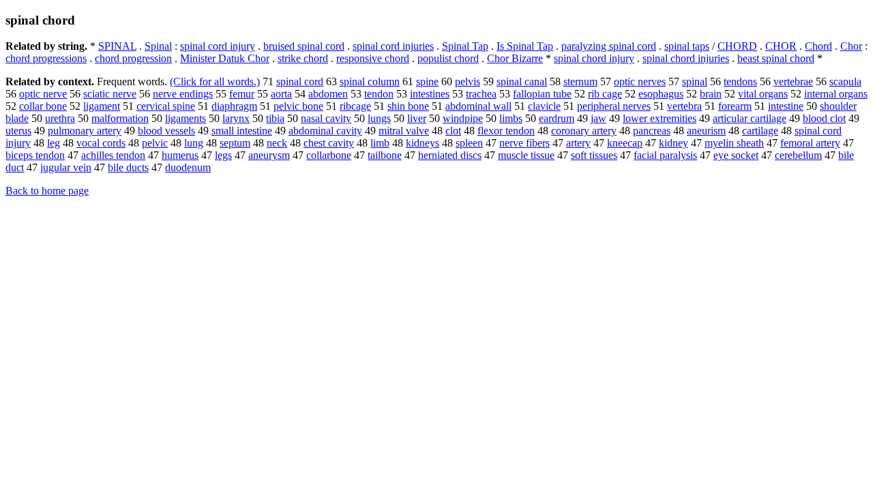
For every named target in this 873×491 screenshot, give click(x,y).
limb (379, 143)
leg (53, 143)
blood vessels (166, 130)
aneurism (706, 130)
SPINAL (117, 46)
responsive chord (372, 58)
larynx (236, 118)
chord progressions (46, 58)
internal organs (836, 94)
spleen (469, 143)
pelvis (467, 81)
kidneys (422, 143)
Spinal (158, 46)
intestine (785, 106)
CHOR (781, 46)
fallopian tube (542, 94)
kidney (673, 143)
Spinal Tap (465, 46)
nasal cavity (326, 118)
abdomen (328, 94)
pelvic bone (298, 106)
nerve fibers (524, 143)
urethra (60, 118)
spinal (694, 81)
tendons (740, 81)
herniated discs (450, 155)
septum (235, 143)
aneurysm (269, 155)
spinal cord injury (217, 46)
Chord (818, 46)
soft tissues (594, 155)
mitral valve (404, 130)
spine (427, 81)
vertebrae (793, 81)
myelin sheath (734, 143)
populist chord (448, 58)
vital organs (763, 94)
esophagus (660, 94)
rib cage (605, 94)
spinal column (370, 81)
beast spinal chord (775, 58)
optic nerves (640, 81)
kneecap (624, 143)
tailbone (385, 155)
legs (223, 155)
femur (241, 94)
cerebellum (798, 155)
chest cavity (329, 143)
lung (193, 143)
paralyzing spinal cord (608, 46)
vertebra (684, 106)
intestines (429, 94)
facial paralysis (665, 155)
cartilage (760, 130)
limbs (510, 118)
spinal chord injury (594, 58)
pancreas (651, 130)
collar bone (43, 106)
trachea (481, 94)
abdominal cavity (325, 130)
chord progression (133, 58)
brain (711, 94)
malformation (120, 118)
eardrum (556, 118)
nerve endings (183, 94)
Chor (851, 46)
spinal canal (522, 81)
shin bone (408, 106)
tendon (379, 94)
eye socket (735, 155)
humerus (180, 155)
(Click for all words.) (215, 81)
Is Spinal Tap (525, 46)
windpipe (463, 118)
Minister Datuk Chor (224, 58)
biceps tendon (35, 155)
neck (277, 143)
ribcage (355, 106)
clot (453, 130)
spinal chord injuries (685, 58)
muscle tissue (526, 155)
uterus (18, 130)
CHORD (737, 46)
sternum (580, 81)
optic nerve (43, 94)
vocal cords (100, 143)
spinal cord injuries (393, 46)
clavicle (544, 106)
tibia (275, 118)
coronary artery (584, 130)
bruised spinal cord (303, 46)
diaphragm (234, 106)
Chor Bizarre (515, 58)
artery (578, 143)
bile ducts (128, 167)
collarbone (328, 155)
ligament (101, 106)
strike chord (303, 58)
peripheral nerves (614, 106)
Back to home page (47, 190)
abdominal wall (478, 106)
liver (416, 118)
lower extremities (659, 118)
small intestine (241, 130)
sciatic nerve (109, 94)
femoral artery (810, 143)
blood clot (824, 118)
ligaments (185, 118)
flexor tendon (506, 130)
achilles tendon (113, 155)
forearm (735, 106)
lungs (379, 118)
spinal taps (686, 46)
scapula (845, 81)
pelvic (155, 143)
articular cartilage (749, 118)
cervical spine (165, 106)
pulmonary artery (84, 130)
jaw (598, 118)
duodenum (188, 167)
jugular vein (65, 167)
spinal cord (299, 81)
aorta (281, 94)
